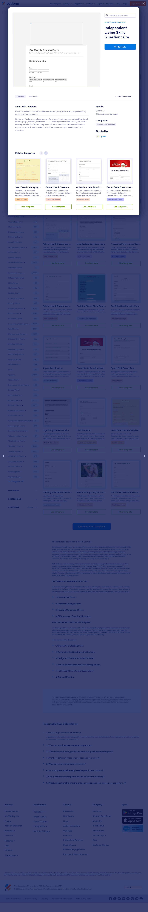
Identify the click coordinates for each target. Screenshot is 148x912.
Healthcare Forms (53, 200)
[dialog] (74, 456)
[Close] (143, 3)
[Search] (107, 15)
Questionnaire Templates (115, 22)
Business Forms (83, 200)
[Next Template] (144, 456)
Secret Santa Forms (115, 200)
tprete (103, 136)
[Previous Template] (3, 456)
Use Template (120, 47)
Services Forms (22, 200)
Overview (20, 96)
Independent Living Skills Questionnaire (117, 32)
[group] (27, 185)
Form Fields (33, 96)
